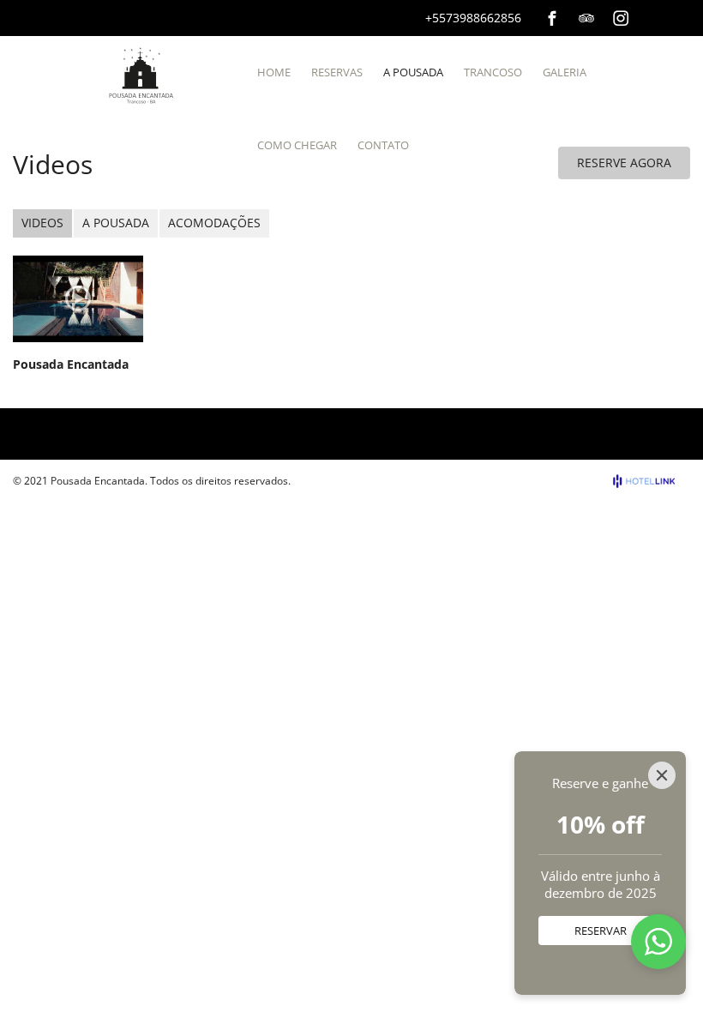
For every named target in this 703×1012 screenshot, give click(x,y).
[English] (680, 16)
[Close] (662, 775)
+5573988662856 (473, 17)
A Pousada (115, 222)
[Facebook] (552, 18)
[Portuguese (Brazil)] (656, 16)
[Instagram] (620, 18)
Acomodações (214, 222)
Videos (42, 222)
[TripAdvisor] (586, 18)
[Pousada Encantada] (78, 299)
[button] (658, 941)
